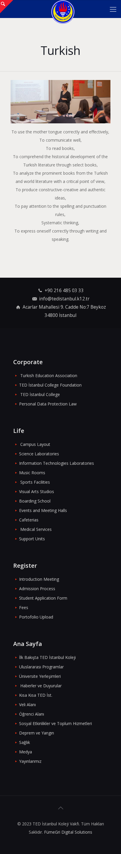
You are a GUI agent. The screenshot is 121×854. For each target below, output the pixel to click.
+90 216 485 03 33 (64, 290)
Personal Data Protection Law (48, 404)
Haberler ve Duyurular (41, 685)
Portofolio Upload (36, 617)
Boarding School (35, 501)
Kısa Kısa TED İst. (35, 695)
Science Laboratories (39, 454)
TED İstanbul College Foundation (50, 385)
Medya (25, 752)
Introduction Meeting (39, 579)
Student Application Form (43, 598)
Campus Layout (35, 444)
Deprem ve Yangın (36, 733)
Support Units (32, 538)
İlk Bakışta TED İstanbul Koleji (47, 657)
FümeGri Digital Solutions (68, 832)
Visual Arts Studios (36, 491)
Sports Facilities (35, 482)
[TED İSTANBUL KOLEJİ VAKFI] (62, 9)
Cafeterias (28, 520)
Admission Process (37, 588)
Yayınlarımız (30, 761)
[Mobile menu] (113, 9)
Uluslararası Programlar (41, 667)
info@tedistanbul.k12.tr (64, 299)
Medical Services (36, 529)
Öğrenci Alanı (31, 714)
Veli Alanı (27, 704)
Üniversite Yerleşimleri (40, 676)
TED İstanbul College (40, 394)
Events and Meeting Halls (43, 510)
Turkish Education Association (48, 375)
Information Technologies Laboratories (56, 463)
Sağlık (24, 742)
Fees (23, 607)
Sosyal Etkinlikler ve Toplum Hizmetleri (55, 723)
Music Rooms (32, 472)
